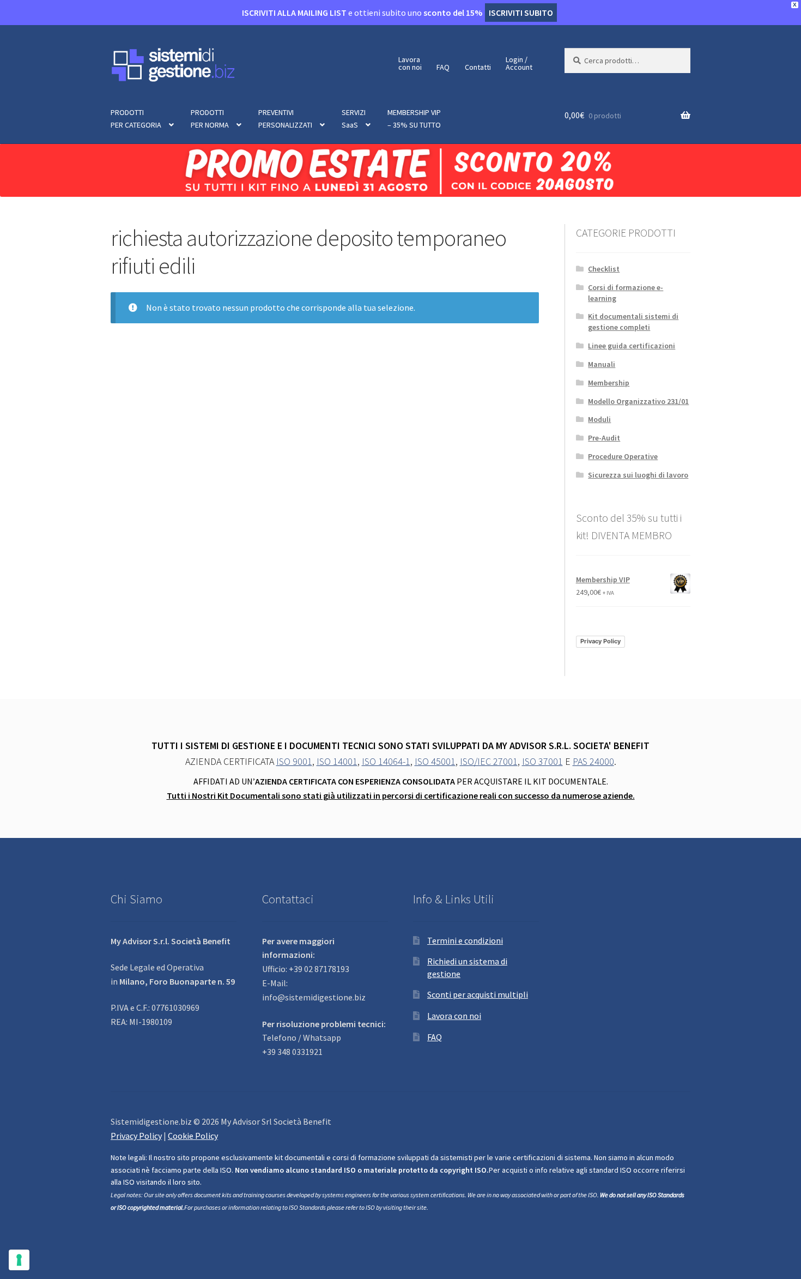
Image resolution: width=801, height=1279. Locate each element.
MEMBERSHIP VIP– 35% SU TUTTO (414, 118)
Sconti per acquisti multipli (477, 994)
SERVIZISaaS (354, 118)
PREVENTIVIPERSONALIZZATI (285, 118)
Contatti (478, 67)
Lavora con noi (454, 1015)
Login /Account (519, 63)
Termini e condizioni (465, 940)
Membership (608, 383)
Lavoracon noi (410, 63)
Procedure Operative (623, 456)
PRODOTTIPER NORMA (210, 118)
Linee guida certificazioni (631, 346)
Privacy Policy (600, 641)
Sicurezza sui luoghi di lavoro (638, 475)
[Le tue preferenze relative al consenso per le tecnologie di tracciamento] (19, 1260)
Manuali (601, 364)
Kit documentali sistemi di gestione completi (633, 321)
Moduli (599, 419)
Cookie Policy (193, 1135)
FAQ (443, 67)
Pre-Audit (604, 438)
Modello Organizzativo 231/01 (638, 401)
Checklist (604, 269)
